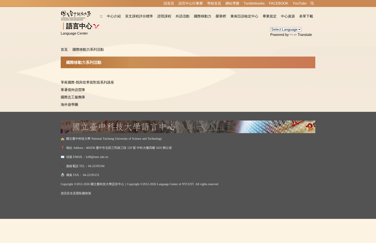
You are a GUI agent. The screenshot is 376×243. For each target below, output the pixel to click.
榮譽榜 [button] (221, 16)
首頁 (64, 49)
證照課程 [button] (164, 16)
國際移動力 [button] (202, 16)
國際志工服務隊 (73, 97)
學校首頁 (214, 3)
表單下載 (306, 16)
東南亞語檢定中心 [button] (244, 16)
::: (101, 16)
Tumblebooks (254, 3)
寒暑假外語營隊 (73, 90)
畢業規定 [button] (270, 16)
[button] (312, 3)
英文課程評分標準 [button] (139, 16)
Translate (305, 35)
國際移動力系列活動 (88, 49)
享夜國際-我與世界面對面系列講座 (87, 82)
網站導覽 (232, 3)
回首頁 (169, 3)
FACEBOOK (278, 3)
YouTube (300, 3)
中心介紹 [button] (114, 16)
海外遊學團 (69, 104)
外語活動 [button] (183, 16)
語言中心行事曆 (190, 3)
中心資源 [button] (288, 16)
